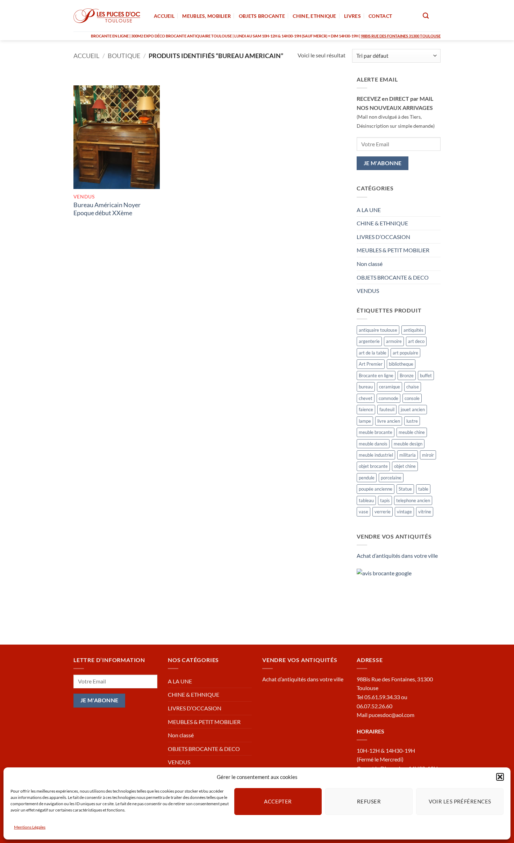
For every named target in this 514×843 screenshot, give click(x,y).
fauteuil (386, 409)
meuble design (408, 444)
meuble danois (373, 444)
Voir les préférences (460, 801)
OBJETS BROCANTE (262, 16)
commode (388, 398)
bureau (366, 386)
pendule (366, 477)
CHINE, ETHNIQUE (314, 16)
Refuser (369, 801)
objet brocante (373, 466)
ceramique (389, 386)
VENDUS (368, 290)
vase (363, 511)
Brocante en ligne (376, 375)
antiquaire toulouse (378, 330)
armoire (394, 341)
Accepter (278, 801)
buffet (426, 375)
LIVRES (352, 16)
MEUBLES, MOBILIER (206, 16)
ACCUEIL (164, 16)
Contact (380, 16)
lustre (412, 421)
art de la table (372, 353)
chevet (365, 398)
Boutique (124, 55)
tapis (385, 500)
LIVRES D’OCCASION (383, 236)
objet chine (405, 466)
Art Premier (371, 364)
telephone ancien (413, 500)
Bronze (407, 375)
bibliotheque (401, 364)
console (412, 398)
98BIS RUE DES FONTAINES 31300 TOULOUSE (401, 36)
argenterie (369, 341)
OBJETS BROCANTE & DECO (393, 277)
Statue (405, 489)
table (423, 489)
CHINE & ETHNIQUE (382, 223)
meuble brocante (375, 432)
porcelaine (391, 477)
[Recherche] (426, 16)
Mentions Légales (29, 827)
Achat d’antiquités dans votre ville (397, 555)
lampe (365, 421)
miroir (428, 455)
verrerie (382, 511)
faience (366, 409)
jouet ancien (413, 409)
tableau (366, 500)
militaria (407, 455)
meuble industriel (376, 455)
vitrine (424, 511)
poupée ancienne (375, 489)
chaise (412, 386)
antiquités (413, 330)
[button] (500, 776)
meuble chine (412, 432)
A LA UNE (369, 209)
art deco (416, 341)
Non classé (370, 263)
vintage (404, 511)
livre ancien (388, 421)
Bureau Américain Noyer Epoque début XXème (107, 209)
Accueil (86, 55)
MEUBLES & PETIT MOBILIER (393, 250)
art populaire (405, 353)
